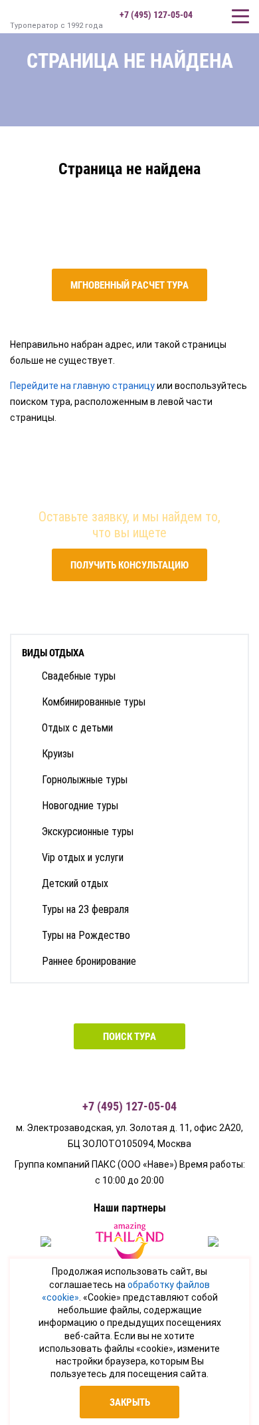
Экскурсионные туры (87, 831)
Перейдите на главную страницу (82, 385)
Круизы (58, 753)
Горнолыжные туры (85, 779)
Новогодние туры (80, 805)
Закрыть (130, 1402)
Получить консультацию (129, 565)
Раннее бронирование (89, 961)
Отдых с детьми (77, 727)
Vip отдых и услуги (83, 857)
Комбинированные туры (93, 702)
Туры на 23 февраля (85, 909)
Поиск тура (129, 1037)
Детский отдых (75, 883)
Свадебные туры (79, 676)
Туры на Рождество (86, 935)
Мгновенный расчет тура (129, 285)
